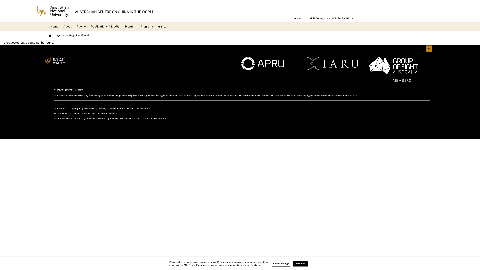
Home (54, 26)
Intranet (297, 18)
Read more (256, 265)
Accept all (301, 263)
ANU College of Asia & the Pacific (328, 19)
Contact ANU (60, 109)
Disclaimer (89, 109)
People (81, 26)
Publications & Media (105, 26)
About (67, 26)
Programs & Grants (153, 26)
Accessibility (143, 109)
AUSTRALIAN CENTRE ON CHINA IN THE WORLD (114, 12)
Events (129, 26)
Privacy (102, 109)
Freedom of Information (121, 109)
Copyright (76, 109)
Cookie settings (281, 263)
